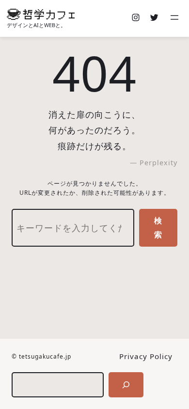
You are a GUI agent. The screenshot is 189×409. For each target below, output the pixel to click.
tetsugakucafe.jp (45, 356)
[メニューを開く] (175, 18)
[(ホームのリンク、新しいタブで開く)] (41, 14)
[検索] (126, 384)
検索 (158, 227)
